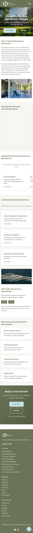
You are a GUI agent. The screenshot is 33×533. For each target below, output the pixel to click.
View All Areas (6, 516)
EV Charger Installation (8, 456)
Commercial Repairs (7, 469)
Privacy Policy (6, 495)
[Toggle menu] (29, 3)
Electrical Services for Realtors (10, 464)
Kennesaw (5, 508)
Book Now (9, 30)
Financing (4, 487)
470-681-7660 (20, 416)
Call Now (23, 30)
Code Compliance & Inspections (11, 472)
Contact (4, 492)
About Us (4, 480)
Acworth (4, 505)
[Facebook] (15, 530)
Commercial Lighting (8, 467)
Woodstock (5, 513)
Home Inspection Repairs (9, 461)
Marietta (4, 511)
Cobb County (5, 503)
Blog (3, 490)
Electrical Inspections (8, 459)
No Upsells (5, 482)
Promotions (5, 485)
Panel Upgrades (6, 451)
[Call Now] (29, 529)
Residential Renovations (9, 454)
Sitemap (28, 524)
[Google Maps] (18, 530)
